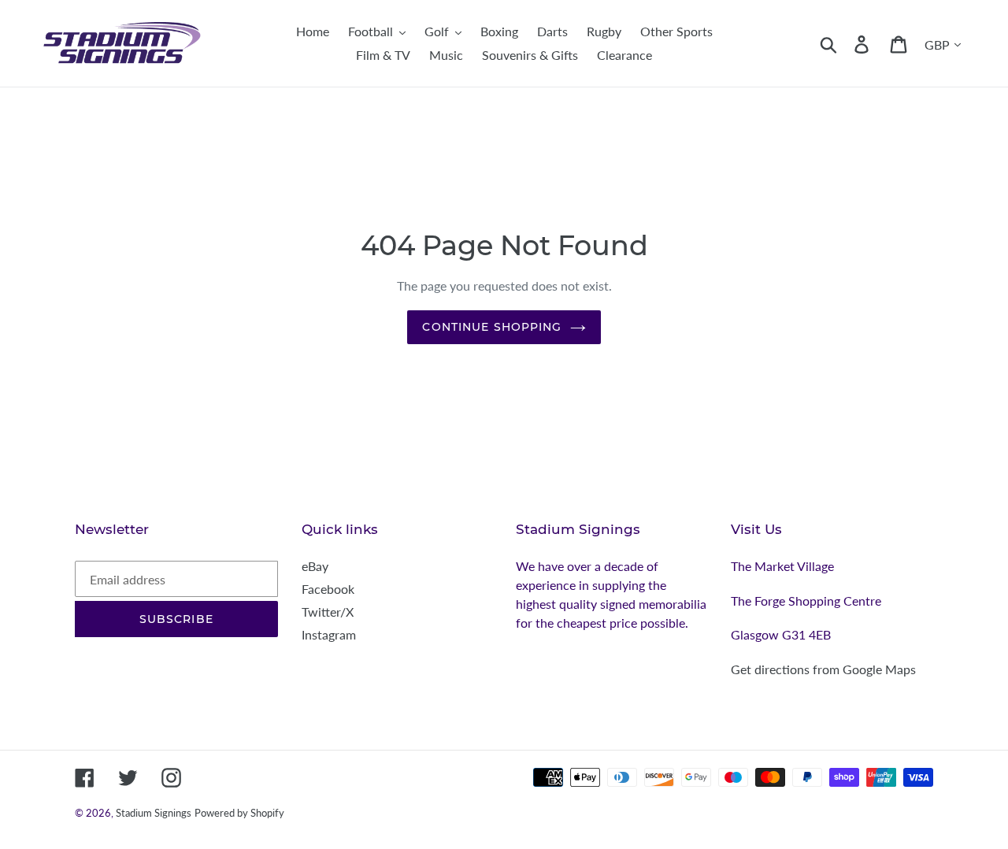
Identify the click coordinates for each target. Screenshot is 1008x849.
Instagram (329, 634)
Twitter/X (328, 611)
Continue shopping (491, 327)
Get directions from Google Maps (823, 669)
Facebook (328, 588)
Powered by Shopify (239, 812)
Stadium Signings (153, 812)
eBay (315, 565)
